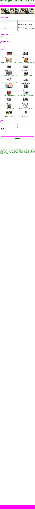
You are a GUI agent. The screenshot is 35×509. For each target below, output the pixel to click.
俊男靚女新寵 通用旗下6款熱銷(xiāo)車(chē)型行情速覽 (26, 75)
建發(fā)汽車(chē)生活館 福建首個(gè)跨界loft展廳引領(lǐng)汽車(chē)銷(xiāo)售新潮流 (17, 11)
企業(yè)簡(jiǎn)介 (3, 41)
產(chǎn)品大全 (3, 49)
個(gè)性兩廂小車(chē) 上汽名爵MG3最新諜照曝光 (9, 108)
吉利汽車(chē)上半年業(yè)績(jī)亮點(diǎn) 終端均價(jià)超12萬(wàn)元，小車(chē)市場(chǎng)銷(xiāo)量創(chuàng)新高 (14, 62)
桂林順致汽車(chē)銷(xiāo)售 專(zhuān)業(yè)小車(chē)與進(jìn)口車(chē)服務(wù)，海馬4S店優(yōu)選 (12, 82)
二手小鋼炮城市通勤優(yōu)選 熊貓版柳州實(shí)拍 (9, 95)
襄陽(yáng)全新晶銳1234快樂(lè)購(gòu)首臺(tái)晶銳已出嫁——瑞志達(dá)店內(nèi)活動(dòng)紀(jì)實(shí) (12, 75)
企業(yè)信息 (3, 17)
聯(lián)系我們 (3, 34)
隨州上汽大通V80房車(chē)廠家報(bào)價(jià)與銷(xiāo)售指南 (26, 108)
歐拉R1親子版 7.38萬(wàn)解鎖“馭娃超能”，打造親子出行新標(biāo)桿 (25, 82)
